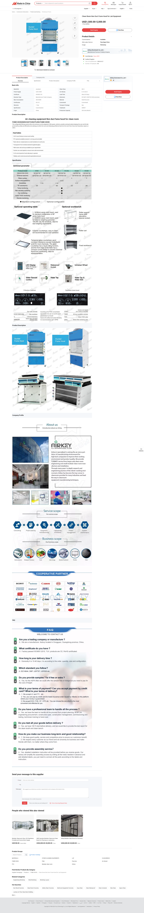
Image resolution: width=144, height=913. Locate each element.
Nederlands (75, 902)
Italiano (63, 902)
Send (24, 803)
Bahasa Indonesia (118, 902)
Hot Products (31, 901)
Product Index (101, 901)
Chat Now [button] (121, 30)
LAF (73, 858)
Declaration (89, 906)
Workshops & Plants (46, 12)
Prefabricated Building (35, 12)
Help (102, 8)
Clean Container (103, 888)
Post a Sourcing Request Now (58, 803)
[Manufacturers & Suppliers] (21, 3)
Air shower (105, 861)
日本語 (90, 902)
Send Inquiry (94, 30)
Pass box (74, 861)
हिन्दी (94, 902)
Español (38, 902)
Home (13, 12)
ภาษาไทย (99, 902)
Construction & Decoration (22, 12)
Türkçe (104, 902)
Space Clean (122, 888)
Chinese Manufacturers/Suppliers (52, 901)
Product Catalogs (35, 854)
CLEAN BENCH (106, 858)
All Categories (17, 8)
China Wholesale (65, 901)
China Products (39, 901)
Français (50, 902)
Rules (131, 8)
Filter (43, 861)
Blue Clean (113, 888)
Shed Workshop (32, 880)
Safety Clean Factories (48, 888)
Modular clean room (47, 864)
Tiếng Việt (110, 902)
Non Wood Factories (18, 888)
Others (74, 864)
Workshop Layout (44, 880)
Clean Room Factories (33, 888)
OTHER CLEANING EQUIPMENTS (50, 858)
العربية (81, 902)
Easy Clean (80, 888)
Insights (114, 901)
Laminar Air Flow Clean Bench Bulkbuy (23, 892)
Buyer (93, 8)
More (13, 895)
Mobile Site (108, 901)
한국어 (85, 902)
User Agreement (81, 906)
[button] (96, 80)
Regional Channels (92, 901)
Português (44, 902)
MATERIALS (15, 858)
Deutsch (69, 902)
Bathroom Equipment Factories (65, 888)
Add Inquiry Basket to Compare (45, 70)
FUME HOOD (15, 861)
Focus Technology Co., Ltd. (61, 906)
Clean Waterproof (90, 888)
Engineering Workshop (19, 880)
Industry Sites (83, 901)
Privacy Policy (97, 906)
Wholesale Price (74, 901)
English (33, 902)
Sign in (130, 4)
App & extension (112, 8)
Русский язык (57, 902)
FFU (13, 864)
